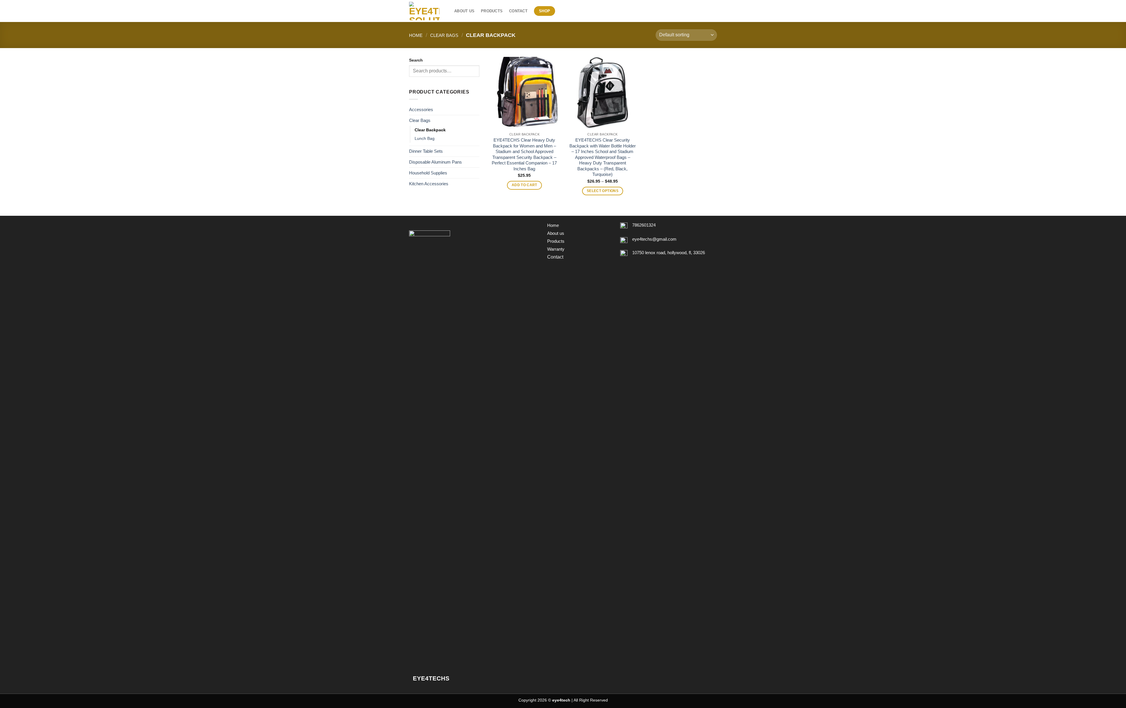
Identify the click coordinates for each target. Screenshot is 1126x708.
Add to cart (524, 185)
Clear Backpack (430, 130)
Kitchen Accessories (428, 183)
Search (416, 60)
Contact (518, 11)
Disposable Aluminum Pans (435, 161)
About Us (464, 11)
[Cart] (714, 11)
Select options (602, 191)
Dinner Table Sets (426, 151)
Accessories (421, 109)
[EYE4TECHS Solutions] (427, 11)
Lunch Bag (425, 138)
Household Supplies (428, 172)
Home (416, 35)
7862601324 (644, 225)
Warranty (555, 249)
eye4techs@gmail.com (654, 239)
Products (492, 11)
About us (555, 233)
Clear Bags (444, 35)
